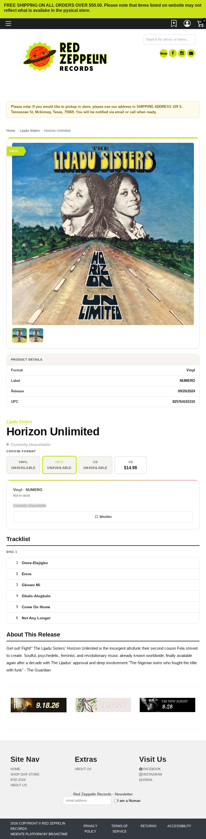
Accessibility (179, 826)
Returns (148, 826)
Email (147, 780)
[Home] (65, 56)
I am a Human (129, 801)
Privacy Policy (90, 828)
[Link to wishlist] (174, 25)
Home (10, 131)
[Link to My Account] (187, 25)
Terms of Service (119, 828)
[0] (201, 25)
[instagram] (181, 53)
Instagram (152, 774)
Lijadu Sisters (30, 131)
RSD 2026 (18, 780)
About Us (18, 785)
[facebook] (172, 53)
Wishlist (106, 517)
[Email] (191, 53)
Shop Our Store (24, 774)
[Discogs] (163, 53)
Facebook (151, 769)
